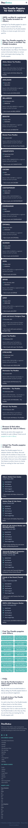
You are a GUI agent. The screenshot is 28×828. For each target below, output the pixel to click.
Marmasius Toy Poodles (11, 371)
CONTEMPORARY (9, 188)
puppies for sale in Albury (8, 436)
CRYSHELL (6, 225)
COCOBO (6, 169)
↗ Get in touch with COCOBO (10, 183)
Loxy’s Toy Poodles (9, 336)
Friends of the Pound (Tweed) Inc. (13, 578)
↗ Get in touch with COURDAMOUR (12, 219)
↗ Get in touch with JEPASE (10, 293)
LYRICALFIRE (7, 352)
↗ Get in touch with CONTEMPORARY (13, 201)
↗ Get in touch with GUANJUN (11, 256)
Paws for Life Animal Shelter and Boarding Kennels (14, 526)
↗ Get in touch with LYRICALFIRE (11, 365)
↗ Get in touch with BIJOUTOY (10, 130)
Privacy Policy (24, 823)
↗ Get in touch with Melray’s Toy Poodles (13, 417)
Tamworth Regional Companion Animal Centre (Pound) (13, 552)
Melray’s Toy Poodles (10, 407)
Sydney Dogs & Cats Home (12, 501)
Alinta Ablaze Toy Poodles (12, 62)
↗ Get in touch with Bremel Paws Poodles (14, 146)
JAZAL (5, 261)
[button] (26, 2)
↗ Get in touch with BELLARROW (11, 111)
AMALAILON (7, 80)
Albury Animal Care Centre (12, 477)
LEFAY (5, 298)
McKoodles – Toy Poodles (11, 389)
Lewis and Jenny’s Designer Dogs (14, 316)
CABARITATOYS (8, 151)
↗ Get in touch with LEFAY (9, 311)
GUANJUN (6, 243)
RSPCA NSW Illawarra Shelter (13, 603)
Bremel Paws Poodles (10, 135)
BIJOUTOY (6, 117)
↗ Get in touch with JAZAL (9, 274)
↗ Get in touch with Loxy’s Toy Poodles (13, 347)
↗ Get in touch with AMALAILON (11, 93)
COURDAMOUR (8, 206)
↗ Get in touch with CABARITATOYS (12, 164)
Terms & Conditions (14, 825)
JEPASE (5, 280)
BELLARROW (7, 98)
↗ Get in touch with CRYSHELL (11, 238)
